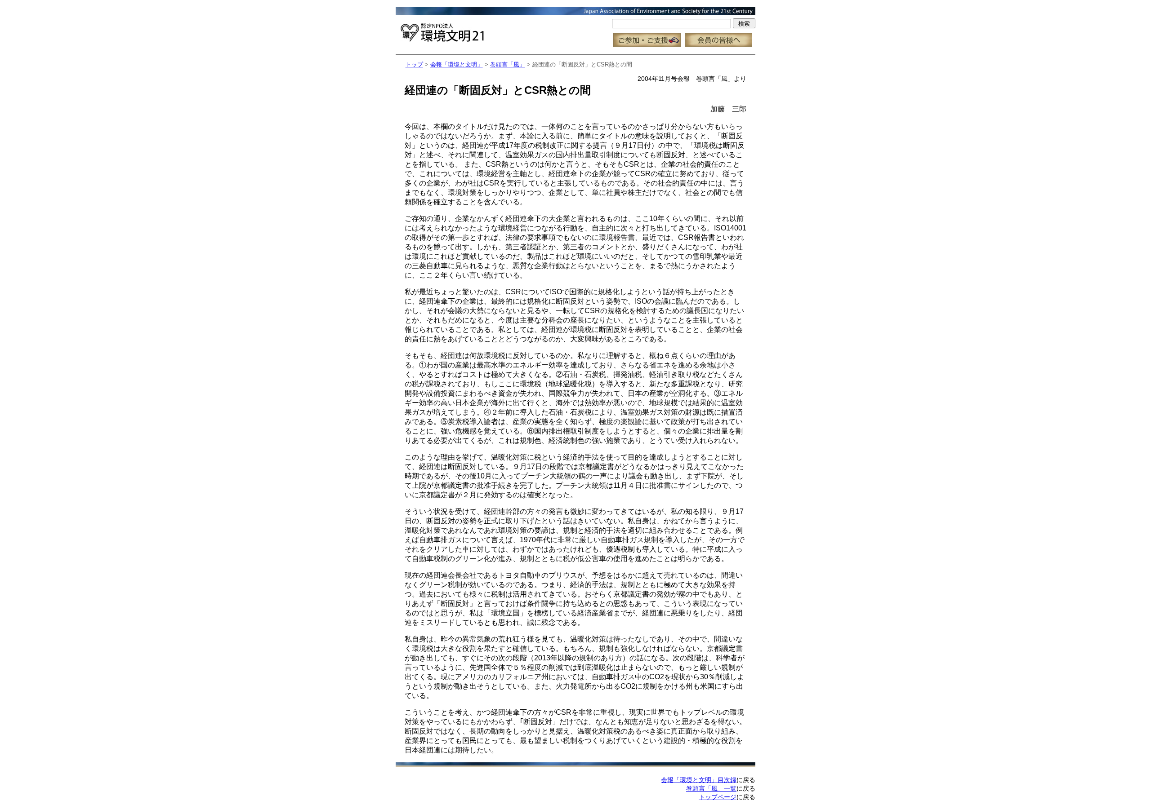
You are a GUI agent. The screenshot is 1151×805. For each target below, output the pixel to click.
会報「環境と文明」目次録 (698, 779)
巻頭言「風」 (507, 64)
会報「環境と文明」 (456, 64)
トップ (414, 64)
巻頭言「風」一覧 (711, 788)
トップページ (717, 797)
